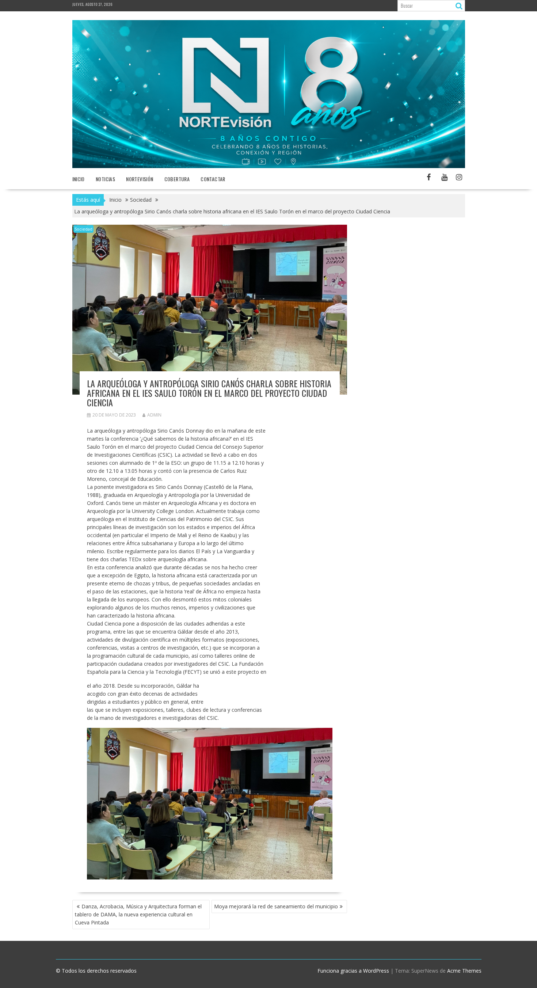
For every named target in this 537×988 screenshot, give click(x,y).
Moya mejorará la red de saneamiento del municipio (276, 906)
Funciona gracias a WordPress (353, 970)
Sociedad (83, 229)
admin (154, 415)
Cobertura (177, 179)
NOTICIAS (105, 179)
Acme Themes (464, 970)
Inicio (78, 179)
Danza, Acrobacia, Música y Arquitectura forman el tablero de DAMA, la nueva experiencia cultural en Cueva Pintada (138, 914)
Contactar (213, 179)
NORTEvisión (139, 179)
